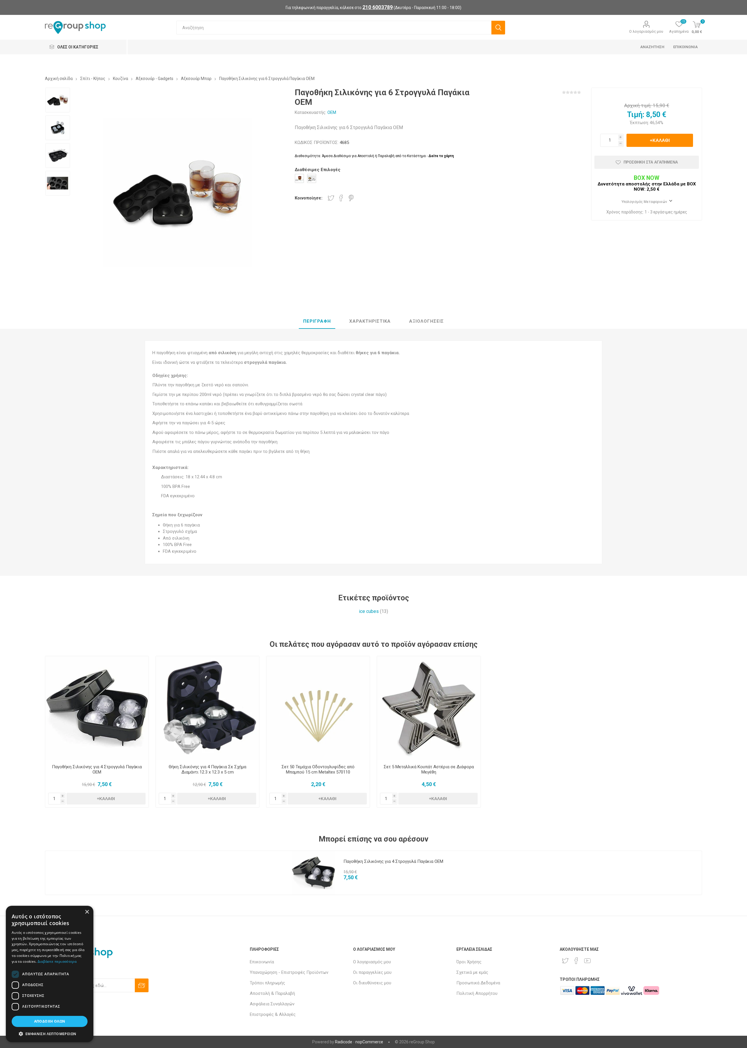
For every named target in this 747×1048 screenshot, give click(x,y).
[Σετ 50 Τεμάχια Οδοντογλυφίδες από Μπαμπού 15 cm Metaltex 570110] (318, 708)
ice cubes (369, 611)
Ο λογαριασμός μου (646, 31)
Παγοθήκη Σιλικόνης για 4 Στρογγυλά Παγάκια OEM (97, 769)
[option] (57, 100)
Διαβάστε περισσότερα (57, 961)
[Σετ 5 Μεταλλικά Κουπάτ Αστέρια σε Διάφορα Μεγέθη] (429, 708)
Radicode (343, 1042)
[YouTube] (587, 960)
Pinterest (351, 198)
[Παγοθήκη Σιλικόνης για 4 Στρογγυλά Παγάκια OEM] (97, 708)
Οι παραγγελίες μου (372, 972)
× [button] (87, 912)
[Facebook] (576, 960)
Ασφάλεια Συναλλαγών (272, 1004)
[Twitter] (565, 960)
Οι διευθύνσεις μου (372, 983)
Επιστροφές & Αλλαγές (273, 1014)
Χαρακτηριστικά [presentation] (370, 321)
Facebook (341, 198)
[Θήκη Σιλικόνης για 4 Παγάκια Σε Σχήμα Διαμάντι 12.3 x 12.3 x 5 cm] (207, 708)
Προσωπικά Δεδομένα (478, 983)
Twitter (331, 198)
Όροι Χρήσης (468, 961)
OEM (331, 112)
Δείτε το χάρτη (441, 156)
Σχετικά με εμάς (472, 972)
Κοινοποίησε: (308, 198)
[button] (50, 1033)
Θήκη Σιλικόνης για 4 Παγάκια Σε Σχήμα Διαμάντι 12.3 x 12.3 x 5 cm (207, 769)
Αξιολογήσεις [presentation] (426, 321)
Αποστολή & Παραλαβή (272, 993)
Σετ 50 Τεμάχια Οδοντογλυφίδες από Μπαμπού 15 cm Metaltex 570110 (318, 769)
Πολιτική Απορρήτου (477, 993)
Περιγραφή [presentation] (317, 321)
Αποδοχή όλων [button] (49, 1021)
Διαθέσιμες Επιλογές (318, 169)
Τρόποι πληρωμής (267, 983)
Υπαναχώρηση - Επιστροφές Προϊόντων (289, 972)
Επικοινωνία (262, 961)
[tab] (317, 321)
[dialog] (49, 974)
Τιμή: (635, 114)
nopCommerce (369, 1042)
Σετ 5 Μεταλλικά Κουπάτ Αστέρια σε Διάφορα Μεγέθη (429, 769)
